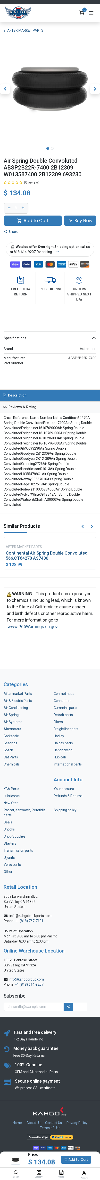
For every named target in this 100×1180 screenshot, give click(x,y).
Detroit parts (63, 715)
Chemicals (12, 764)
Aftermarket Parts (18, 694)
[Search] (16, 1173)
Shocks (9, 829)
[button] (5, 89)
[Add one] (23, 208)
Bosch (8, 750)
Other (8, 872)
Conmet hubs (64, 694)
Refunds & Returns (68, 796)
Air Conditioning (16, 708)
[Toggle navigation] (91, 13)
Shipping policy (65, 810)
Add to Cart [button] (35, 221)
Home (17, 1123)
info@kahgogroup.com (26, 979)
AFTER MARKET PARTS (25, 30)
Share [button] (13, 231)
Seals (8, 822)
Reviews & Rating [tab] (22, 407)
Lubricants (12, 796)
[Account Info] (84, 1173)
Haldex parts (63, 743)
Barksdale (11, 736)
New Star (11, 803)
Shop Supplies (14, 836)
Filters (58, 722)
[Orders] (61, 1173)
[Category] (38, 1173)
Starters (10, 843)
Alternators (12, 729)
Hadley (59, 736)
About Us (33, 1123)
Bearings (10, 743)
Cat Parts (11, 757)
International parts (68, 764)
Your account (64, 789)
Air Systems (13, 722)
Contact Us (53, 1123)
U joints (10, 857)
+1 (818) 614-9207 (29, 984)
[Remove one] (8, 208)
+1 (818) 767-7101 (29, 921)
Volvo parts (12, 865)
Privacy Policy (77, 1123)
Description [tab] (16, 395)
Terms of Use (50, 1128)
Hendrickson (63, 750)
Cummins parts (65, 708)
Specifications (15, 338)
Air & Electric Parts (18, 701)
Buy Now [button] (82, 221)
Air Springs (12, 715)
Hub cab (60, 757)
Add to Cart (77, 1159)
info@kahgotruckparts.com (30, 916)
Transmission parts (18, 850)
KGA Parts (11, 789)
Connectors (63, 701)
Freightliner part (66, 729)
